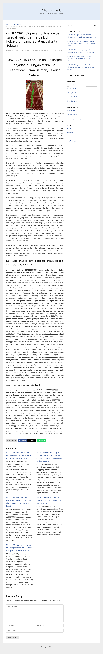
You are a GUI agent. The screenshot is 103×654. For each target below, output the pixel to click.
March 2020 (71, 84)
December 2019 (72, 97)
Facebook (23, 440)
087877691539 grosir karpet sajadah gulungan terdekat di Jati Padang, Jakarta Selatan (81, 67)
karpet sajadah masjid (42, 50)
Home (8, 24)
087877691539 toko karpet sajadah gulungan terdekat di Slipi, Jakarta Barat (48, 500)
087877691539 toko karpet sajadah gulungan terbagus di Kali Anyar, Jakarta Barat (18, 455)
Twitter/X (32, 440)
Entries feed (70, 132)
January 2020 (71, 93)
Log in (69, 128)
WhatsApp (42, 440)
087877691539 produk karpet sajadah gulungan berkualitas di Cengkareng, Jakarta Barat (19, 548)
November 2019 (72, 101)
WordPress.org (71, 141)
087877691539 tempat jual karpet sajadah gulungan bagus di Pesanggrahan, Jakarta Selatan (81, 43)
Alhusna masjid (51, 10)
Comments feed (72, 137)
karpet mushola (25, 50)
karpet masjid (16, 24)
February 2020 (71, 88)
